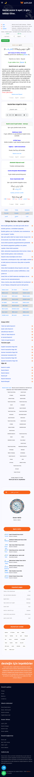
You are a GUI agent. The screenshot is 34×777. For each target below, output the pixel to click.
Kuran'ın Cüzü (4, 729)
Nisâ (18, 632)
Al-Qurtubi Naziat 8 (6, 337)
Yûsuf (6, 636)
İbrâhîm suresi (26, 293)
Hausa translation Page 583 (9, 358)
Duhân (11, 643)
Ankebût (16, 639)
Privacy (3, 691)
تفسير (6, 216)
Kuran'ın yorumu (5, 712)
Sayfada (4, 29)
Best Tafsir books (5, 742)
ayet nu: (19, 34)
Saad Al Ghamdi (23, 408)
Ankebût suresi (26, 299)
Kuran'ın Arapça (5, 726)
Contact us (3, 699)
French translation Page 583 (9, 349)
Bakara (6, 632)
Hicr (16, 636)
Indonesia (27, 210)
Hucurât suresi (15, 306)
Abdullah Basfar (23, 427)
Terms (2, 694)
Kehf (21, 636)
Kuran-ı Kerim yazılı (6, 710)
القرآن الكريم (4, 723)
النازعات (9, 49)
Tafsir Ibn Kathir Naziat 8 (8, 326)
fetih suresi (4, 306)
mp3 (4, 27)
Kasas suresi (15, 299)
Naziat (26, 54)
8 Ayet (16, 204)
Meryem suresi (26, 296)
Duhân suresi (26, 302)
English (6, 210)
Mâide (23, 632)
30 (13, 199)
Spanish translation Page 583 (9, 361)
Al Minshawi (22, 453)
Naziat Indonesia (6, 378)
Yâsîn (6, 643)
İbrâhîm (11, 636)
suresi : (8, 34)
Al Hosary (11, 462)
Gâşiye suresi (26, 315)
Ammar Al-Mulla (11, 427)
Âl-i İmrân (14, 290)
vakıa (24, 646)
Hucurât (21, 643)
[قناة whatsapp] (4, 773)
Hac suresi (4, 299)
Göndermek (5, 40)
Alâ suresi (14, 315)
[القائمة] (2, 3)
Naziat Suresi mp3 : (7, 388)
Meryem (26, 636)
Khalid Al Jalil (11, 408)
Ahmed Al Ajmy (11, 398)
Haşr (6, 649)
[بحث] (6, 492)
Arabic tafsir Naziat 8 (7, 329)
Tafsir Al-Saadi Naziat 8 (7, 340)
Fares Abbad (22, 440)
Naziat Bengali (5, 381)
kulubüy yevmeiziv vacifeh (17, 192)
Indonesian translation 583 (8, 355)
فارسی (27, 213)
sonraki (22, 97)
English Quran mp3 (5, 715)
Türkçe (16, 210)
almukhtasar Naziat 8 (7, 332)
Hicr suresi (4, 296)
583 (5, 199)
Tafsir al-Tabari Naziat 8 (8, 334)
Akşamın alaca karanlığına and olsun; (11, 257)
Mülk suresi (14, 312)
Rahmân (18, 646)
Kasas (10, 639)
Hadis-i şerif (4, 745)
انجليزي (16, 216)
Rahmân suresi (15, 309)
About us (3, 696)
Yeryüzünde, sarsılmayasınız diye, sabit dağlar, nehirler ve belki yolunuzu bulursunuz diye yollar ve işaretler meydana (16, 262)
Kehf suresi (14, 296)
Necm (13, 646)
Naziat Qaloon (5, 373)
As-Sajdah (4, 302)
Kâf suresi (25, 306)
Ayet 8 (16, 97)
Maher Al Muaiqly (11, 453)
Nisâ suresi (25, 290)
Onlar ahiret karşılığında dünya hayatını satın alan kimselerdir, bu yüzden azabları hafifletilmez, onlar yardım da (15, 271)
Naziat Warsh (5, 370)
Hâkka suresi (26, 312)
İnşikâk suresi (5, 315)
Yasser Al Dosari (17, 472)
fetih (16, 643)
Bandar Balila (22, 398)
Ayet (4, 25)
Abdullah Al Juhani (11, 440)
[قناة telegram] (4, 767)
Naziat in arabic (5, 367)
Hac (5, 639)
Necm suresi (5, 309)
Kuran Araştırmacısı (6, 707)
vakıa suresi (25, 309)
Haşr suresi (4, 312)
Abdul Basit (22, 418)
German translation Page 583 (9, 352)
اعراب (27, 216)
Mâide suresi (5, 293)
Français (16, 213)
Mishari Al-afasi (23, 462)
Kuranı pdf (3, 740)
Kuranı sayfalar (4, 731)
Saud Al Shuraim (11, 418)
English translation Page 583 (9, 347)
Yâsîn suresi (15, 302)
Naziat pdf (4, 376)
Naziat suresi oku (17, 153)
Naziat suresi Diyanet (17, 94)
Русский (6, 213)
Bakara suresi (5, 290)
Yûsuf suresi (15, 293)
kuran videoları (4, 748)
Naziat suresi (15, 45)
